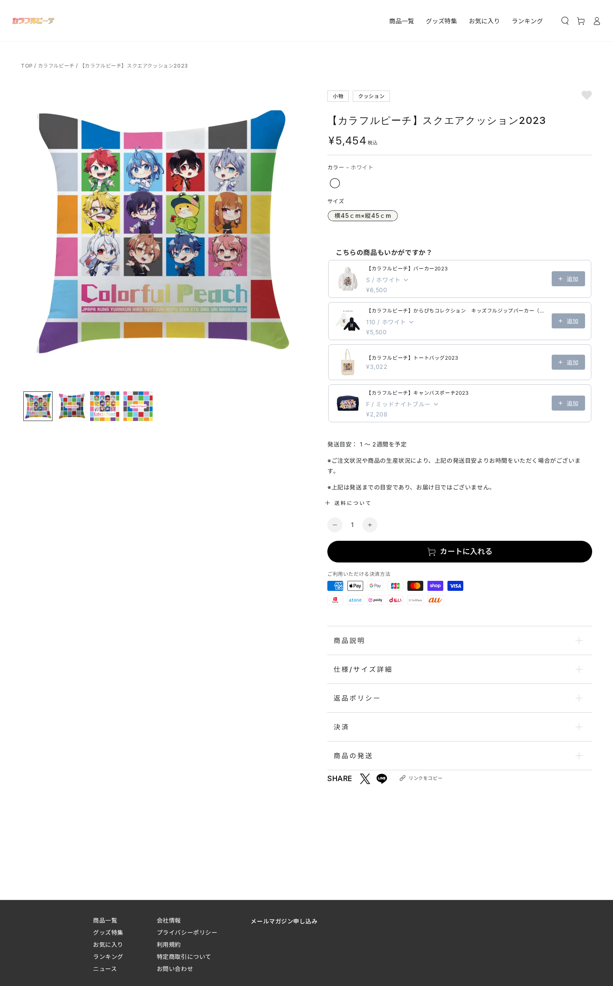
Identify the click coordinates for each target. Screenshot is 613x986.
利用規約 (169, 944)
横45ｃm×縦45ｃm (362, 215)
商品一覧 (105, 920)
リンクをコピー (425, 778)
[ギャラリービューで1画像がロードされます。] (38, 406)
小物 (338, 95)
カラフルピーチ (56, 66)
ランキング (108, 956)
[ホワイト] (334, 183)
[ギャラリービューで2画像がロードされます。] (71, 406)
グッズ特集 (108, 932)
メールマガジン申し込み (284, 921)
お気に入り (108, 944)
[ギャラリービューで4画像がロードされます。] (138, 406)
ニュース (105, 968)
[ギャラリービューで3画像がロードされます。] (104, 406)
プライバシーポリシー (187, 932)
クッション (371, 95)
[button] (565, 21)
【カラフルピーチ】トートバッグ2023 (412, 358)
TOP (27, 66)
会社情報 (169, 920)
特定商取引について (184, 956)
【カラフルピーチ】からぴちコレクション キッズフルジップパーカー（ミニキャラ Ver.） (456, 311)
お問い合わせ (175, 968)
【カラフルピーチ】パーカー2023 (406, 268)
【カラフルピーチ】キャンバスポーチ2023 (417, 393)
